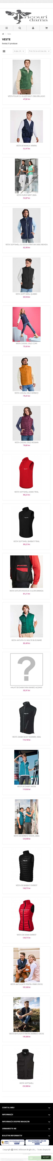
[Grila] (4, 51)
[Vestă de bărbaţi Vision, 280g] (26, 816)
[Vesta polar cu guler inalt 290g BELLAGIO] (26, 77)
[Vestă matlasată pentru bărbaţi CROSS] (26, 1014)
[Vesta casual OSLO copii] (26, 324)
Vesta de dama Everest (26, 935)
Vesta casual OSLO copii (26, 343)
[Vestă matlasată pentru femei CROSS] (26, 965)
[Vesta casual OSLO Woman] (26, 423)
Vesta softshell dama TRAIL (26, 492)
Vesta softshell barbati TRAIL (26, 541)
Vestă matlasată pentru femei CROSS (26, 984)
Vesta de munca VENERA (26, 145)
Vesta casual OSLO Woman (26, 442)
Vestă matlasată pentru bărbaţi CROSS (26, 1034)
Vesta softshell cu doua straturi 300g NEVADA (27, 244)
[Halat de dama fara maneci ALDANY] (26, 669)
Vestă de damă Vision (26, 786)
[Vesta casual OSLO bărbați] (26, 373)
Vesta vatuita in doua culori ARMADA (26, 591)
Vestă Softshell (26, 1083)
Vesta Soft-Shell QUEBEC (26, 294)
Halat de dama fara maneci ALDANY (26, 687)
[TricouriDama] (26, 17)
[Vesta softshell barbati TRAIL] (26, 522)
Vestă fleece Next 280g (26, 195)
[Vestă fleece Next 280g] (26, 176)
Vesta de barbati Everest (26, 885)
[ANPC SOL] (37, 1142)
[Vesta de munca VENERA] (26, 126)
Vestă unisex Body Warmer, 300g (26, 737)
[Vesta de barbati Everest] (26, 866)
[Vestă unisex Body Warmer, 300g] (26, 717)
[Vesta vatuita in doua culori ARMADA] (26, 571)
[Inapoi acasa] (3, 34)
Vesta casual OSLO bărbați (26, 393)
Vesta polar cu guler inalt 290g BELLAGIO (26, 96)
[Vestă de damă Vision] (26, 767)
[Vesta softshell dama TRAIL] (26, 472)
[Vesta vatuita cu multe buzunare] (26, 621)
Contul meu (8, 1107)
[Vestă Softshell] (26, 1064)
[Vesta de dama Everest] (26, 915)
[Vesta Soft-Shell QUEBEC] (26, 275)
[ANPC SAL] (13, 1142)
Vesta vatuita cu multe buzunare (26, 640)
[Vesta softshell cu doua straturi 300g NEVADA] (26, 225)
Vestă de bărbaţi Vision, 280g (26, 836)
